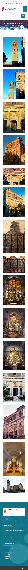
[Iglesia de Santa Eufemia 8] (14, 253)
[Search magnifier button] (23, 16)
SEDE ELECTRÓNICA (10, 549)
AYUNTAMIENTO (9, 553)
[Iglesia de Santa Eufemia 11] (14, 164)
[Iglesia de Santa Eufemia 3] (14, 402)
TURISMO (7, 557)
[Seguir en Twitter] (7, 519)
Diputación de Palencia (13, 513)
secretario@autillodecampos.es (15, 3)
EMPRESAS (8, 559)
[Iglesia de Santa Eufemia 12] (14, 132)
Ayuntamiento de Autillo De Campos (11, 8)
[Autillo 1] (14, 493)
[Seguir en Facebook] (4, 519)
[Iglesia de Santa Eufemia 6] (14, 305)
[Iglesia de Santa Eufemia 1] (14, 475)
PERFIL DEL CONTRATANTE (12, 551)
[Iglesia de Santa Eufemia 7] (14, 272)
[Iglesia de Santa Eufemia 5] (14, 337)
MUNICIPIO (8, 555)
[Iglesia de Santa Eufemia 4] (14, 370)
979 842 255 (14, 1)
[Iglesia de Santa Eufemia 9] (14, 216)
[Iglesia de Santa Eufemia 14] (14, 66)
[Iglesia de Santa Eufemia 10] (14, 184)
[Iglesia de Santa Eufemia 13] (14, 98)
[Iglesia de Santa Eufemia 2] (14, 439)
